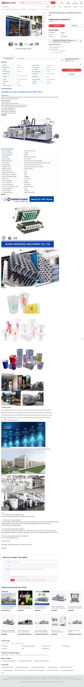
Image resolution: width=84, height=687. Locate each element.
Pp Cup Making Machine (7, 670)
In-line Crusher (4, 648)
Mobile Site (70, 677)
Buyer (54, 6)
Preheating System (66, 646)
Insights (75, 677)
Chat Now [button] (75, 25)
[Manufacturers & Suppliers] (8, 2)
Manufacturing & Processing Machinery (12, 9)
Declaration (56, 681)
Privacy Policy (61, 681)
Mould (23, 648)
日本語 (56, 678)
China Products (16, 677)
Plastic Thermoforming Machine (44, 9)
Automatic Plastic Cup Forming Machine (36, 670)
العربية (49, 678)
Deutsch (39, 678)
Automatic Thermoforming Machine (42, 661)
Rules (82, 6)
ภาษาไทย (63, 678)
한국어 (52, 678)
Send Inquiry (57, 25)
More (2, 672)
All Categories (6, 6)
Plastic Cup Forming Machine (66, 667)
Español (15, 678)
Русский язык (30, 678)
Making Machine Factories (7, 667)
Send (13, 580)
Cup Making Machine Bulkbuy (68, 670)
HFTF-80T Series (4, 646)
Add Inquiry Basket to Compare (24, 48)
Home (2, 9)
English (11, 678)
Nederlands (44, 678)
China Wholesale (37, 677)
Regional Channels (57, 677)
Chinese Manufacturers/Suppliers (26, 677)
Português (20, 678)
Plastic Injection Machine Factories (38, 667)
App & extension (67, 6)
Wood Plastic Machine (52, 667)
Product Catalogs (19, 643)
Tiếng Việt (72, 678)
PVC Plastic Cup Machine (20, 670)
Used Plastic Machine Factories (22, 667)
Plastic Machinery (23, 9)
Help (60, 6)
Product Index (64, 677)
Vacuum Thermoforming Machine (9, 661)
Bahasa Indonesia (78, 678)
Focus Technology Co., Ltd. (33, 681)
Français (24, 678)
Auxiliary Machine (45, 648)
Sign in (81, 3)
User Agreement (49, 681)
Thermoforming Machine (32, 9)
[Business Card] (80, 64)
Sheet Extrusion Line (46, 646)
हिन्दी (59, 678)
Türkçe (67, 678)
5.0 (66, 60)
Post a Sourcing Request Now (39, 580)
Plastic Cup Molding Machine (53, 670)
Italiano (35, 678)
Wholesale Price (44, 677)
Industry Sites (50, 677)
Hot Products (9, 677)
